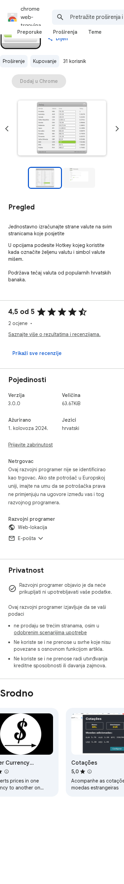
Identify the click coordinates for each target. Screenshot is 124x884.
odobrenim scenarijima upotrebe (50, 632)
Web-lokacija (32, 527)
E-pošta (27, 538)
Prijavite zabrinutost (30, 445)
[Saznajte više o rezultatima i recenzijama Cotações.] (89, 771)
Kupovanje (44, 61)
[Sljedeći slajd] (117, 129)
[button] (62, 129)
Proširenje (14, 61)
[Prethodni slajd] (7, 129)
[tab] (30, 32)
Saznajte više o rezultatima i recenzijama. (54, 334)
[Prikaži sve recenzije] (37, 353)
